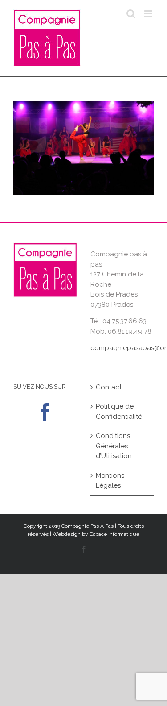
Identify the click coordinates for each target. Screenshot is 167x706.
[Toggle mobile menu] (149, 13)
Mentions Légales (110, 481)
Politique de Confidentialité (119, 411)
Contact (109, 387)
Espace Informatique (114, 534)
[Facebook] (45, 412)
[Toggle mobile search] (130, 13)
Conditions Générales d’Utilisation (114, 446)
